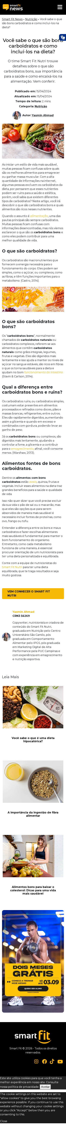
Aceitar (45, 1086)
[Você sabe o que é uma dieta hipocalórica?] (33, 707)
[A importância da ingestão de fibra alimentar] (33, 781)
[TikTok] (52, 1061)
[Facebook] (44, 1061)
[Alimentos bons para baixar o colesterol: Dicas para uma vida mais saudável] (33, 856)
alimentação (39, 216)
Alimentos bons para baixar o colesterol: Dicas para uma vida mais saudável (33, 890)
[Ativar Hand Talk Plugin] (62, 37)
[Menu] (60, 7)
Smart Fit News (12, 19)
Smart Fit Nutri (12, 567)
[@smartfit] (36, 1061)
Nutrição (31, 19)
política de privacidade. (23, 1086)
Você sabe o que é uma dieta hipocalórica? (33, 739)
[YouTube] (60, 1061)
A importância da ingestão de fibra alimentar (33, 814)
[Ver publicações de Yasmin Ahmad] (17, 115)
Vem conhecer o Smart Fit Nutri (28, 593)
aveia (33, 481)
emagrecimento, (22, 448)
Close (3, 1121)
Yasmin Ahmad (43, 115)
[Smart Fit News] (13, 7)
